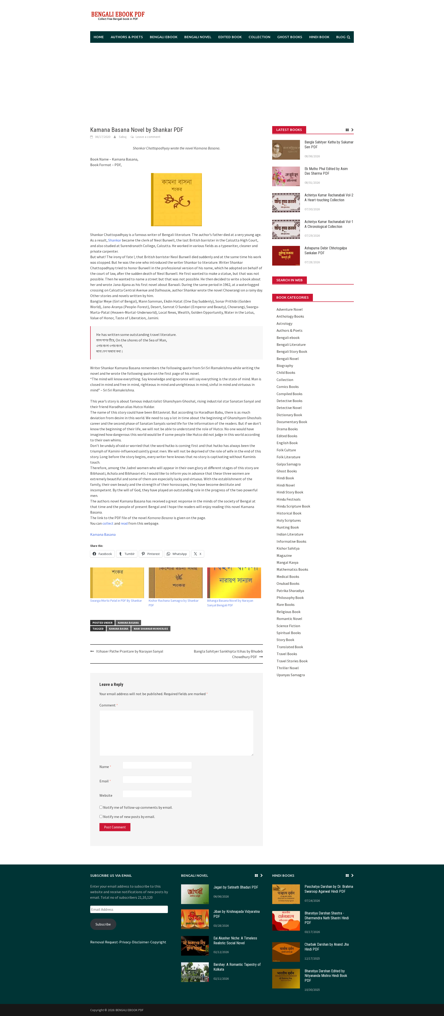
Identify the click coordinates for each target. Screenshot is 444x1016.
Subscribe (103, 924)
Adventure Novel (290, 309)
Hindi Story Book (290, 492)
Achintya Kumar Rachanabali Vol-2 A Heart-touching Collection (329, 197)
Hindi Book (319, 37)
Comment (108, 705)
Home (99, 37)
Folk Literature (288, 457)
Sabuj (122, 137)
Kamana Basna (118, 628)
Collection (259, 37)
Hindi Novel (286, 485)
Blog (340, 37)
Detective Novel (289, 407)
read (124, 523)
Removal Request (104, 942)
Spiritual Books (289, 632)
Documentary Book (292, 421)
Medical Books (288, 576)
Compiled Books (289, 393)
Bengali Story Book (292, 351)
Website (105, 795)
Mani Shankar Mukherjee (151, 628)
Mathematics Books (292, 569)
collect (108, 523)
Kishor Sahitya (288, 548)
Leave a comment (148, 137)
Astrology (284, 323)
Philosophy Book (290, 597)
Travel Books (287, 653)
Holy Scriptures (289, 520)
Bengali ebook (163, 37)
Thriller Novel (288, 668)
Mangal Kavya (287, 562)
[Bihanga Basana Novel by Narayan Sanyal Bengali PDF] (234, 582)
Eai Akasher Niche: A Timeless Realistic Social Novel (235, 940)
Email (105, 781)
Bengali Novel (197, 37)
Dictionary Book (289, 414)
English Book (287, 442)
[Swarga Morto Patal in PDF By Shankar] (117, 582)
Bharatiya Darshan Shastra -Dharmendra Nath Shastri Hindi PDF (327, 918)
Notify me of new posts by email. (129, 816)
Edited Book (230, 37)
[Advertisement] (222, 84)
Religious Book (288, 611)
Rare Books (286, 604)
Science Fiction (288, 625)
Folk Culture (286, 450)
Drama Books (287, 429)
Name (105, 766)
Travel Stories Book (292, 661)
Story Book (285, 639)
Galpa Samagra (289, 464)
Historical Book (289, 513)
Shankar (114, 240)
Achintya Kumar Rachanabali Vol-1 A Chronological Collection (329, 224)
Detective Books (289, 400)
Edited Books (287, 436)
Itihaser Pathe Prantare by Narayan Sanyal (129, 651)
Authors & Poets (127, 37)
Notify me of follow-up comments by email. (138, 807)
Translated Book (290, 646)
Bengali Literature (291, 344)
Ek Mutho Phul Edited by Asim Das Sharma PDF (326, 171)
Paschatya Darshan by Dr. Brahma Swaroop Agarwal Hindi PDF (329, 889)
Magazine (284, 555)
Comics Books (288, 386)
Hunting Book (288, 527)
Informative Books (291, 541)
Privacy (125, 942)
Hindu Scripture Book (293, 506)
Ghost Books (289, 37)
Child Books (286, 372)
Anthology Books (290, 316)
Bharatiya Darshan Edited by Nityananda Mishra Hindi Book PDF (326, 976)
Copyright (158, 942)
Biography (285, 365)
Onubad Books (288, 583)
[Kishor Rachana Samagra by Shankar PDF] (176, 582)
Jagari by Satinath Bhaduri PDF (235, 887)
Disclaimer (140, 942)
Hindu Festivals (289, 499)
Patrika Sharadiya (290, 590)
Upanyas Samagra (291, 674)
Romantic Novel (289, 618)
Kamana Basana (103, 534)
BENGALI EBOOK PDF (130, 1010)
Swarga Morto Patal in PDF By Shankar (116, 600)
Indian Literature (290, 534)
